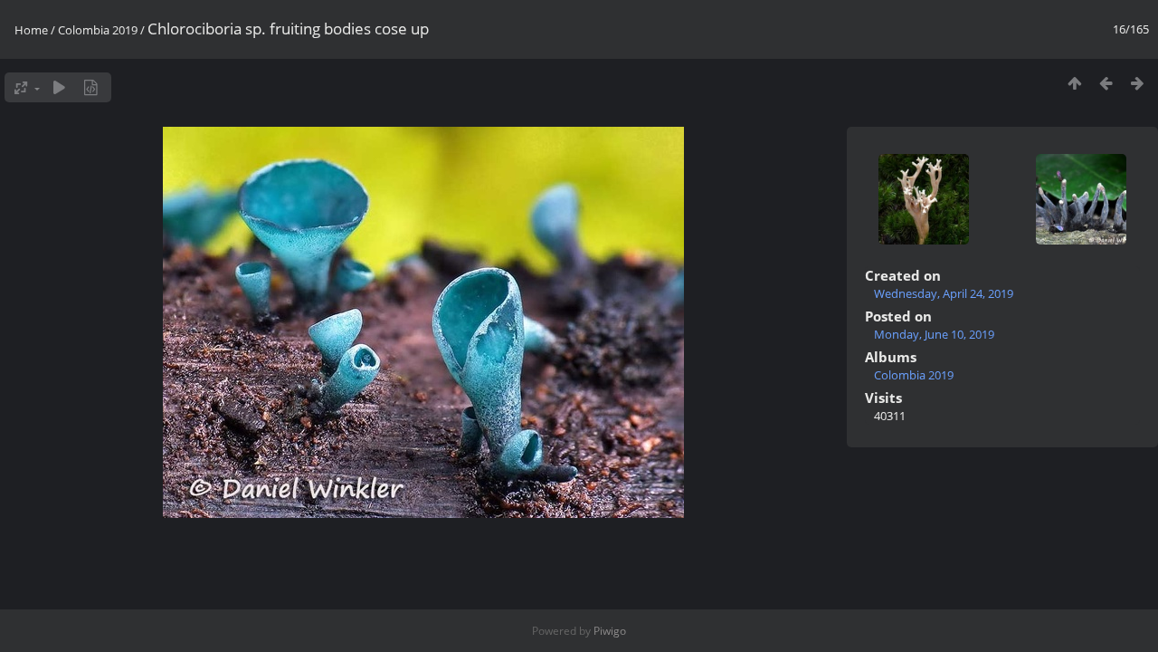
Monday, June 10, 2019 (934, 334)
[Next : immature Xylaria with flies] (1137, 82)
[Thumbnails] (1074, 82)
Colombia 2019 (98, 30)
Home (31, 30)
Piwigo (609, 630)
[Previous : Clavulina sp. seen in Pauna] (1106, 82)
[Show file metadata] (91, 87)
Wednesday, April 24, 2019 (943, 293)
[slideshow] (59, 87)
